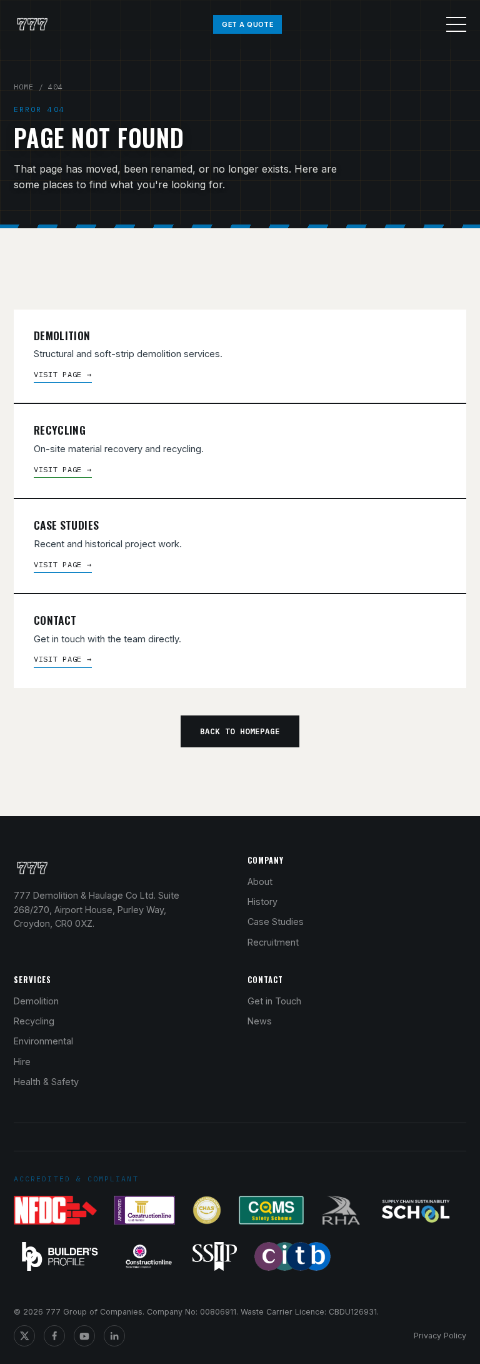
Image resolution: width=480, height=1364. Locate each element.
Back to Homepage (240, 731)
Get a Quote (247, 24)
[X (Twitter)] (24, 1335)
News (260, 1021)
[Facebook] (54, 1335)
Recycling (34, 1021)
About (260, 881)
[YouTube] (84, 1335)
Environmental (43, 1041)
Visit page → (63, 374)
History (263, 901)
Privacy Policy (440, 1335)
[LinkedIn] (114, 1335)
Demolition (36, 1001)
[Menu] (456, 24)
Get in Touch (274, 1001)
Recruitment (273, 942)
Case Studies (276, 921)
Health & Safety (46, 1081)
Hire (22, 1061)
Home (24, 86)
